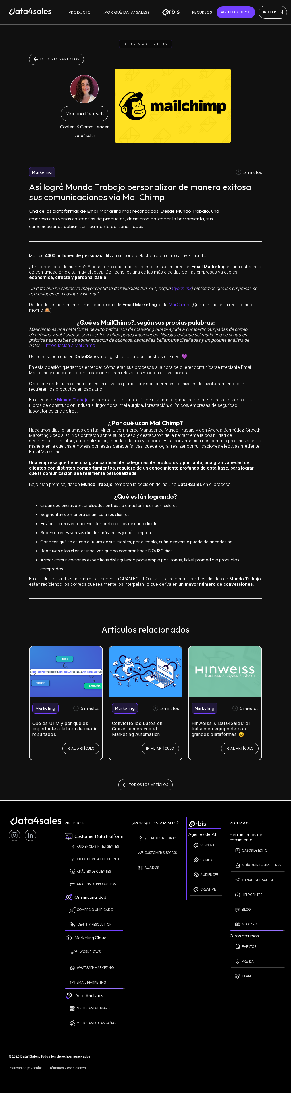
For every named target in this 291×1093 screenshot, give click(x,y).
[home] (36, 12)
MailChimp (179, 304)
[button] (80, 12)
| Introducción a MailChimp (68, 345)
